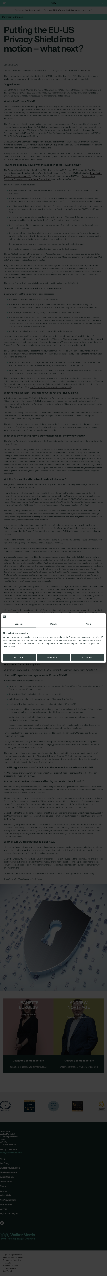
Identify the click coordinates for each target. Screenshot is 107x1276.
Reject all (19, 657)
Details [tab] (53, 624)
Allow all (87, 657)
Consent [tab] (18, 624)
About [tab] (88, 624)
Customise (52, 657)
